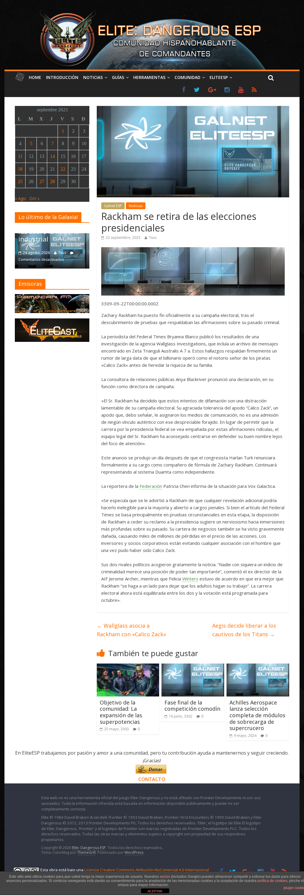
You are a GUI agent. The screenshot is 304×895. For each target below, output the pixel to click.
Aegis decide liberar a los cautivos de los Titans (244, 630)
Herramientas (149, 77)
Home (35, 77)
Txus (152, 237)
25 (20, 181)
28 (52, 181)
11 (20, 156)
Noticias (93, 77)
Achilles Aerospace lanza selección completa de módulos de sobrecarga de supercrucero (257, 715)
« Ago (20, 198)
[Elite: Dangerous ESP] (151, 10)
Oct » (34, 198)
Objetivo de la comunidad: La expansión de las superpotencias (121, 712)
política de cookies (272, 881)
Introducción (62, 77)
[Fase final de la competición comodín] (193, 667)
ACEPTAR (155, 891)
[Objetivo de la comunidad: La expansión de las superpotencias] (128, 667)
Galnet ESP (113, 205)
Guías (118, 77)
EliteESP (219, 77)
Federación (151, 486)
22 (63, 169)
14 (52, 156)
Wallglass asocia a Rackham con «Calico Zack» (131, 630)
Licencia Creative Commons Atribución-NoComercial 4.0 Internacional (146, 869)
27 (41, 181)
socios (165, 877)
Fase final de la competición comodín (192, 705)
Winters (190, 579)
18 (20, 169)
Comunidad (187, 77)
